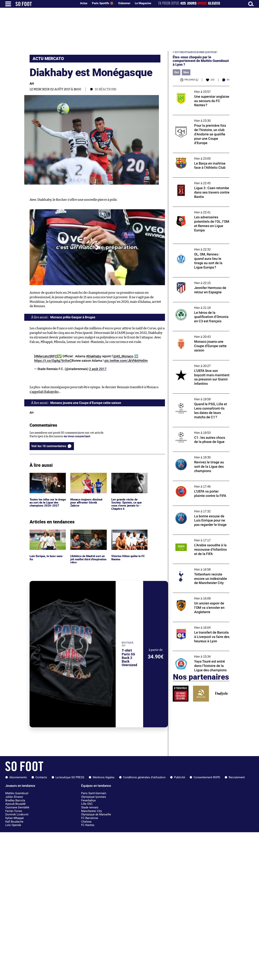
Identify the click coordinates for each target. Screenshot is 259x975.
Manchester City (91, 811)
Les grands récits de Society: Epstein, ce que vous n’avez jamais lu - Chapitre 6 (126, 479)
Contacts (41, 777)
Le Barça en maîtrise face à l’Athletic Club (200, 154)
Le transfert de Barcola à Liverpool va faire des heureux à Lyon (201, 625)
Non (186, 72)
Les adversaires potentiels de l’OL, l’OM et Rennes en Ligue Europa (200, 210)
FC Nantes (87, 825)
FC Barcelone (89, 818)
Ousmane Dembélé (17, 807)
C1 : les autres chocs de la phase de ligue (198, 428)
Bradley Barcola (15, 800)
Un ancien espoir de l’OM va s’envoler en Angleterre (199, 596)
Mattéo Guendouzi (16, 793)
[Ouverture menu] (8, 4)
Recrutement (237, 777)
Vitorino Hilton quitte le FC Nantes (129, 533)
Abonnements (18, 777)
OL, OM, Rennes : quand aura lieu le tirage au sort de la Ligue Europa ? (200, 247)
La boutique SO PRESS (70, 777)
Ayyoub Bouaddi (15, 804)
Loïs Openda (13, 825)
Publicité (179, 777)
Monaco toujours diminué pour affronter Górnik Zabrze (87, 478)
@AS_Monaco (123, 356)
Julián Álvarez (14, 797)
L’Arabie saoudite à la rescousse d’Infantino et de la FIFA (194, 538)
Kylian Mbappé (14, 818)
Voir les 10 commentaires (48, 446)
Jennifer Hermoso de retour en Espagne (199, 279)
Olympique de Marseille (96, 814)
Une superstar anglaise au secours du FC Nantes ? (199, 89)
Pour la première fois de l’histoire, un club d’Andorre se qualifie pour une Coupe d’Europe (200, 120)
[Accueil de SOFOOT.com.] (45, 4)
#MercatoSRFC (46, 356)
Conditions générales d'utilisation (144, 777)
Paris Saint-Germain (93, 793)
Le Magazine (143, 3)
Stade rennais (89, 807)
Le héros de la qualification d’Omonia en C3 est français (199, 305)
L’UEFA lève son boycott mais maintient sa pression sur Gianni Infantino (201, 364)
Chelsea (86, 821)
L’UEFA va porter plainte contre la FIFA (198, 482)
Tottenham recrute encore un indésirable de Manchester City (200, 567)
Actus (83, 3)
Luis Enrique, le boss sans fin (46, 533)
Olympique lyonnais (93, 797)
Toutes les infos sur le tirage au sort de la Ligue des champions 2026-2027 (47, 478)
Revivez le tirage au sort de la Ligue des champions (198, 455)
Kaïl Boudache (14, 821)
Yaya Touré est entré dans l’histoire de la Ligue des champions (199, 654)
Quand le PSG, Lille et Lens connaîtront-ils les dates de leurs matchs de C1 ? (201, 397)
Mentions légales (104, 777)
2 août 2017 (98, 369)
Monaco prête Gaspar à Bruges (72, 317)
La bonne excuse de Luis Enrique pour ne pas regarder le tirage (200, 509)
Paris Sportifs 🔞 (103, 3)
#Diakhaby (93, 356)
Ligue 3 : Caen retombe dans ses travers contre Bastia (199, 181)
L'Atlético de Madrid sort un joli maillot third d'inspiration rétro (86, 535)
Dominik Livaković (17, 814)
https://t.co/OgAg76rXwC (53, 360)
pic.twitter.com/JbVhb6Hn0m (126, 360)
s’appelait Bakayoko (44, 391)
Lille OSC (87, 804)
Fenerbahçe (88, 800)
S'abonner (124, 3)
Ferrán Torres (13, 811)
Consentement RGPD (207, 777)
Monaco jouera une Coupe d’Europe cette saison (200, 334)
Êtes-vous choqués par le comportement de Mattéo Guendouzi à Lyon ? (201, 61)
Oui (176, 72)
